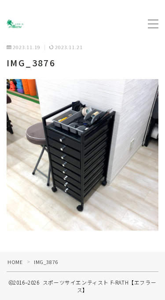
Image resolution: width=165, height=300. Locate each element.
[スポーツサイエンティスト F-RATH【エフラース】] (15, 23)
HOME (14, 261)
